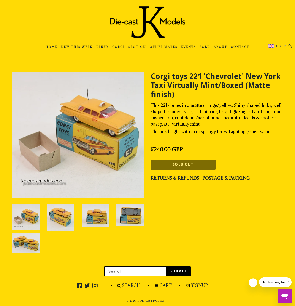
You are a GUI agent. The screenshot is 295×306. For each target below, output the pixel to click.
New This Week (77, 46)
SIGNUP (199, 285)
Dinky (102, 46)
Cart (165, 285)
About (220, 46)
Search (131, 285)
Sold (205, 46)
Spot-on (137, 46)
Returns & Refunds (175, 178)
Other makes (164, 46)
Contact (240, 46)
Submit (178, 271)
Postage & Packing (226, 178)
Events (188, 46)
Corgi (118, 46)
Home (51, 46)
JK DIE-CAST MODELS (150, 300)
